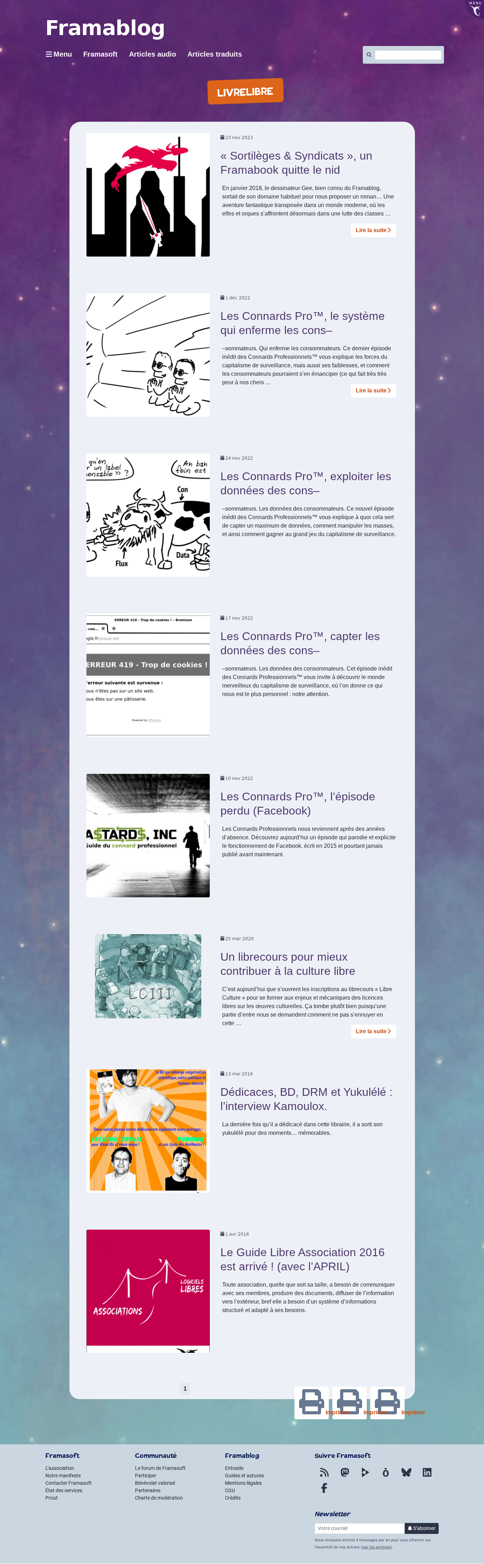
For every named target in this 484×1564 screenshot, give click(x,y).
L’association (59, 1468)
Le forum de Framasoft (160, 1468)
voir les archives (376, 1547)
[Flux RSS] (324, 1476)
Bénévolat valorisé (155, 1483)
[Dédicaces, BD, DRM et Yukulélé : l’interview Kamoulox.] (148, 1133)
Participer (145, 1475)
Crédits (233, 1498)
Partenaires (148, 1490)
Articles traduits (214, 54)
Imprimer (402, 1412)
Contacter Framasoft (68, 1483)
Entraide (234, 1468)
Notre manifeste (63, 1475)
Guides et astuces (244, 1475)
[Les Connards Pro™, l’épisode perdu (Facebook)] (148, 838)
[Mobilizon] (386, 1476)
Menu (63, 54)
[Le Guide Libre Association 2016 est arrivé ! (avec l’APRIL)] (148, 1293)
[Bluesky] (406, 1476)
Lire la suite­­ (371, 230)
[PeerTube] (365, 1476)
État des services (63, 1490)
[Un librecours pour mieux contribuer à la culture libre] (148, 979)
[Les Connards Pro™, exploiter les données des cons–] (148, 517)
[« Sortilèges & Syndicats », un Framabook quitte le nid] (148, 197)
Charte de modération (159, 1498)
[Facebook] (324, 1492)
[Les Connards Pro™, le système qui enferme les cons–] (148, 357)
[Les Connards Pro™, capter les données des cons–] (148, 678)
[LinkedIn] (427, 1476)
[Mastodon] (345, 1476)
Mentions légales (243, 1483)
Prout (51, 1498)
